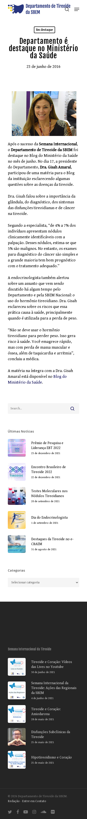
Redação (14, 801)
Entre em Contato (34, 801)
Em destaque (44, 30)
